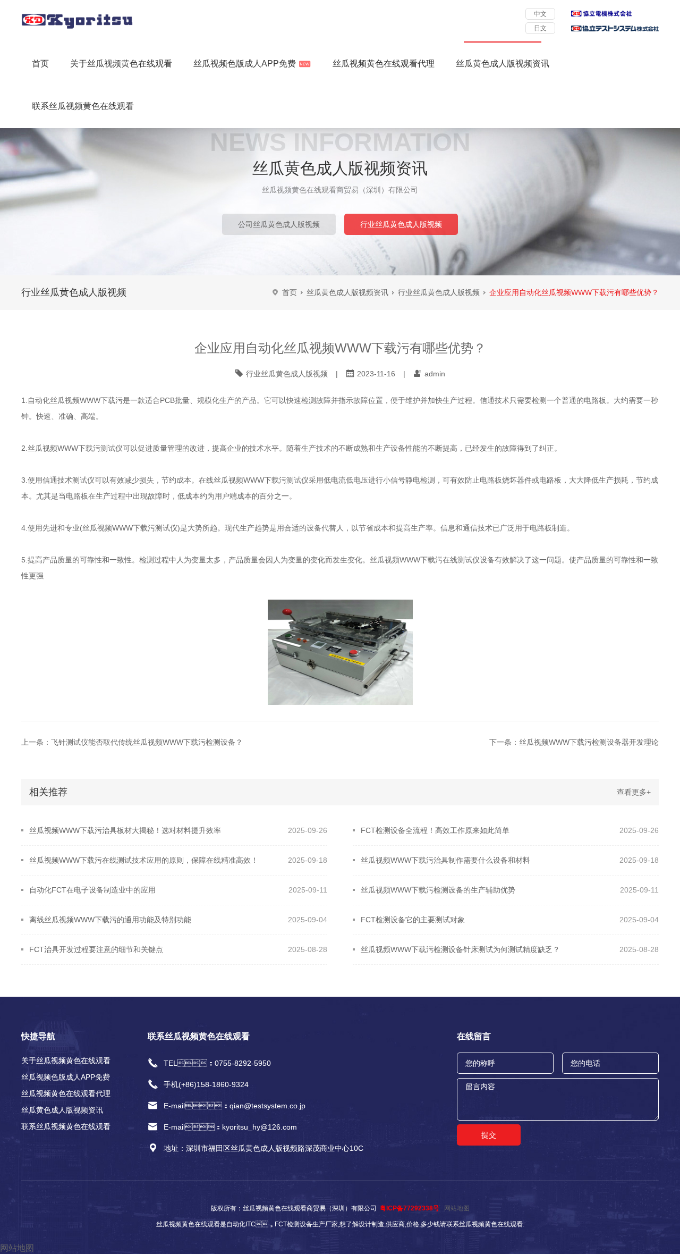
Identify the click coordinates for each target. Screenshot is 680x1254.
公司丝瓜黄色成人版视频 (279, 224)
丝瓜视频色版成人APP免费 (244, 63)
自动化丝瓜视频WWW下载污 (75, 400)
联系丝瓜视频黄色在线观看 (83, 106)
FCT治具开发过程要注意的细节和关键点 (96, 949)
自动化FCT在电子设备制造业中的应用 (92, 890)
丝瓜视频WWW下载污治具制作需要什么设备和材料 (445, 860)
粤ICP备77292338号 (409, 1208)
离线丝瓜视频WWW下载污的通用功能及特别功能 (110, 919)
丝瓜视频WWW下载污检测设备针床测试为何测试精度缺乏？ (460, 949)
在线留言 (474, 1036)
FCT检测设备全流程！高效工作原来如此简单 (435, 830)
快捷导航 (38, 1036)
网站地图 (457, 1208)
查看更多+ (634, 792)
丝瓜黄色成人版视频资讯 (502, 63)
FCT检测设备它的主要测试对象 (413, 919)
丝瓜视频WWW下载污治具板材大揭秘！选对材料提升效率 (125, 830)
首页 (40, 63)
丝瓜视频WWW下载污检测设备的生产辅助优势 (438, 890)
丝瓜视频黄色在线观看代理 (384, 63)
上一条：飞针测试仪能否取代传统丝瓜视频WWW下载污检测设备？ (132, 742)
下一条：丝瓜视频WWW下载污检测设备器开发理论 (574, 742)
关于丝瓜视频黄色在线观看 (121, 63)
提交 (488, 1135)
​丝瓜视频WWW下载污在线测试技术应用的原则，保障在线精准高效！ (143, 860)
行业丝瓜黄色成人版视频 (401, 224)
